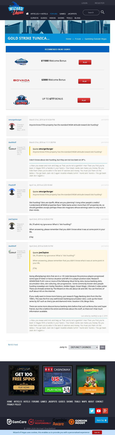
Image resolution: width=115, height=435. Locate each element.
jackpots (72, 14)
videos (52, 18)
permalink (105, 120)
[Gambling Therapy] (78, 421)
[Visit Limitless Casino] (24, 380)
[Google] (105, 411)
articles (18, 401)
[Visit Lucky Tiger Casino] (91, 380)
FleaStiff (12, 185)
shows (61, 18)
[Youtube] (98, 411)
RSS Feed (14, 344)
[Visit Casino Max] (57, 380)
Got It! (97, 432)
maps (84, 401)
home (9, 401)
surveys (34, 18)
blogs (77, 18)
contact (99, 401)
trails (69, 18)
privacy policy (14, 404)
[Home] (27, 14)
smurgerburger (15, 120)
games (63, 14)
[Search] (102, 12)
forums (53, 14)
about (91, 401)
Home (68, 39)
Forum (78, 39)
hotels (44, 14)
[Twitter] (92, 411)
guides (44, 18)
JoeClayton (13, 219)
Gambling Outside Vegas (96, 39)
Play (85, 62)
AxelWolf (12, 142)
